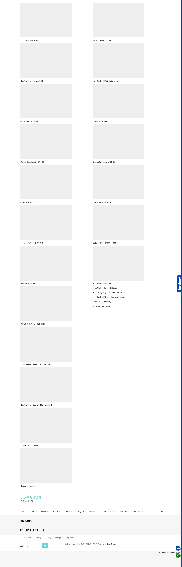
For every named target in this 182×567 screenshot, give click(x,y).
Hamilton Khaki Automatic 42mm (33, 81)
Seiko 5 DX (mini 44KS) (29, 445)
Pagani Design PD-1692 (29, 40)
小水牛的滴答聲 (30, 497)
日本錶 (55, 511)
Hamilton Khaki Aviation (29, 283)
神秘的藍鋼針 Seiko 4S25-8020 (32, 324)
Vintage (79, 511)
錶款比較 (123, 511)
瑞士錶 (31, 511)
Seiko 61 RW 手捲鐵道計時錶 (31, 243)
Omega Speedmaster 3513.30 (32, 162)
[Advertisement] (46, 20)
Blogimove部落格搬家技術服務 (170, 552)
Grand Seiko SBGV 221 (29, 121)
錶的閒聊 (137, 511)
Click (179, 283)
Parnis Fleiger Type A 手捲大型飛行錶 (35, 364)
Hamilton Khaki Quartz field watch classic (36, 405)
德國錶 (43, 511)
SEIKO (67, 511)
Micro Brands (108, 511)
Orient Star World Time (29, 202)
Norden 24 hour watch (29, 486)
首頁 (22, 511)
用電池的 (92, 511)
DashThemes (112, 544)
